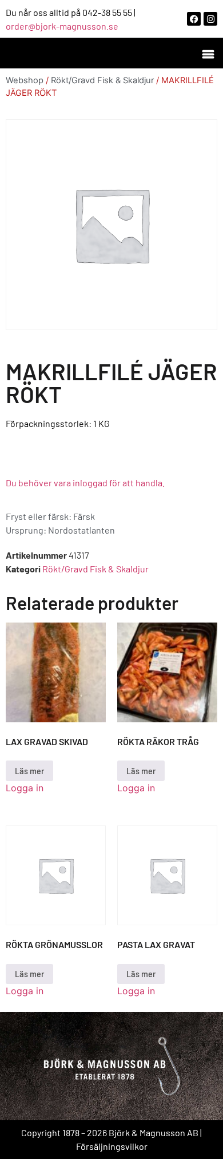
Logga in (24, 788)
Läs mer (29, 770)
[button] (207, 53)
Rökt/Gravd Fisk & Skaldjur (102, 80)
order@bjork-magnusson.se (62, 26)
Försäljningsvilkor (112, 1146)
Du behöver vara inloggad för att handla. (85, 482)
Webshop (24, 80)
